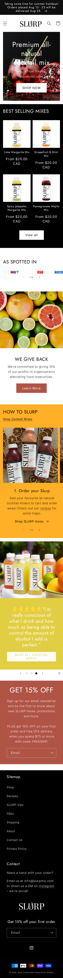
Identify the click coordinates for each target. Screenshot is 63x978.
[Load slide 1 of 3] (26, 673)
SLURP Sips (15, 805)
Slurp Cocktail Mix (26, 972)
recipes (45, 508)
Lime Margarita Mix (17, 152)
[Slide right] (39, 277)
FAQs (10, 813)
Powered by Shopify (44, 972)
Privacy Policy (17, 848)
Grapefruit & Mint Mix (46, 153)
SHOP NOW (31, 88)
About (11, 831)
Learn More (31, 388)
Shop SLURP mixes (29, 521)
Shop (10, 787)
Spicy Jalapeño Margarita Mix (17, 208)
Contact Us (15, 840)
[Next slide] (42, 673)
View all (31, 235)
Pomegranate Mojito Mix (46, 208)
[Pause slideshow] (59, 673)
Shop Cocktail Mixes (17, 419)
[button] (5, 23)
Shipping (13, 822)
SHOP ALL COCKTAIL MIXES (31, 656)
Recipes (12, 796)
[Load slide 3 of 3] (36, 673)
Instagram (46, 886)
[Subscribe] (51, 753)
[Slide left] (23, 277)
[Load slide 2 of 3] (31, 673)
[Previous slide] (20, 673)
